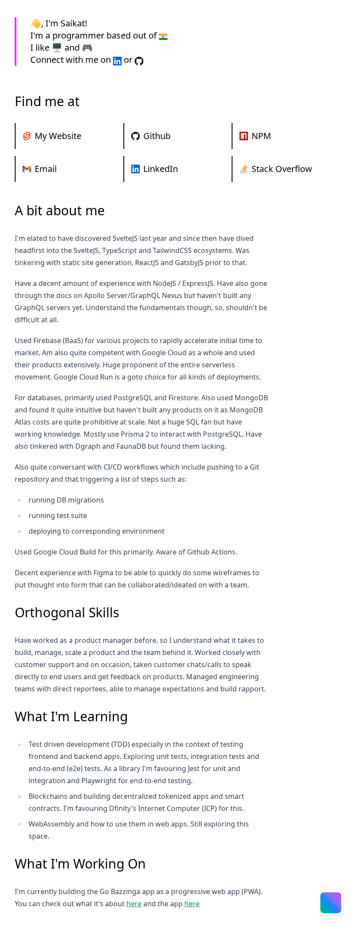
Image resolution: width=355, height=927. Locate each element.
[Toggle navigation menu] (330, 902)
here (134, 903)
